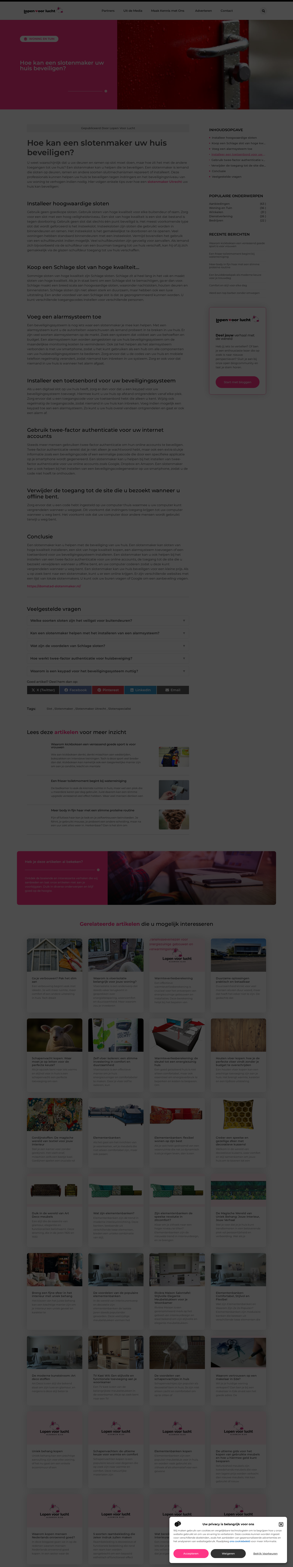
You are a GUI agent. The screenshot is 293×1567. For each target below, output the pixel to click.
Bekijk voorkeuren (265, 1553)
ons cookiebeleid (240, 1541)
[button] (281, 1524)
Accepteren (191, 1553)
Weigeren (228, 1553)
